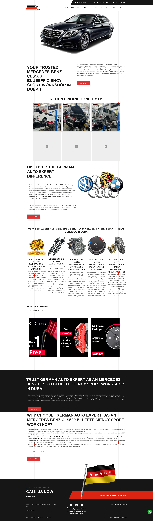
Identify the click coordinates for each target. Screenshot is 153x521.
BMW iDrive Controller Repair (76, 512)
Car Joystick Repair (76, 513)
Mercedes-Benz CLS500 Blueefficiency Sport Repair (90, 228)
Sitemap (48, 517)
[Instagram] (76, 505)
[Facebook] (71, 505)
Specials (105, 7)
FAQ (27, 517)
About (95, 7)
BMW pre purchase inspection (76, 508)
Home (67, 7)
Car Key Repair (76, 510)
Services (75, 7)
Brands (86, 7)
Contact (114, 7)
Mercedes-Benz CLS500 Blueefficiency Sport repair (44, 196)
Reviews (33, 517)
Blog (122, 7)
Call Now (43, 337)
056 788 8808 (30, 496)
